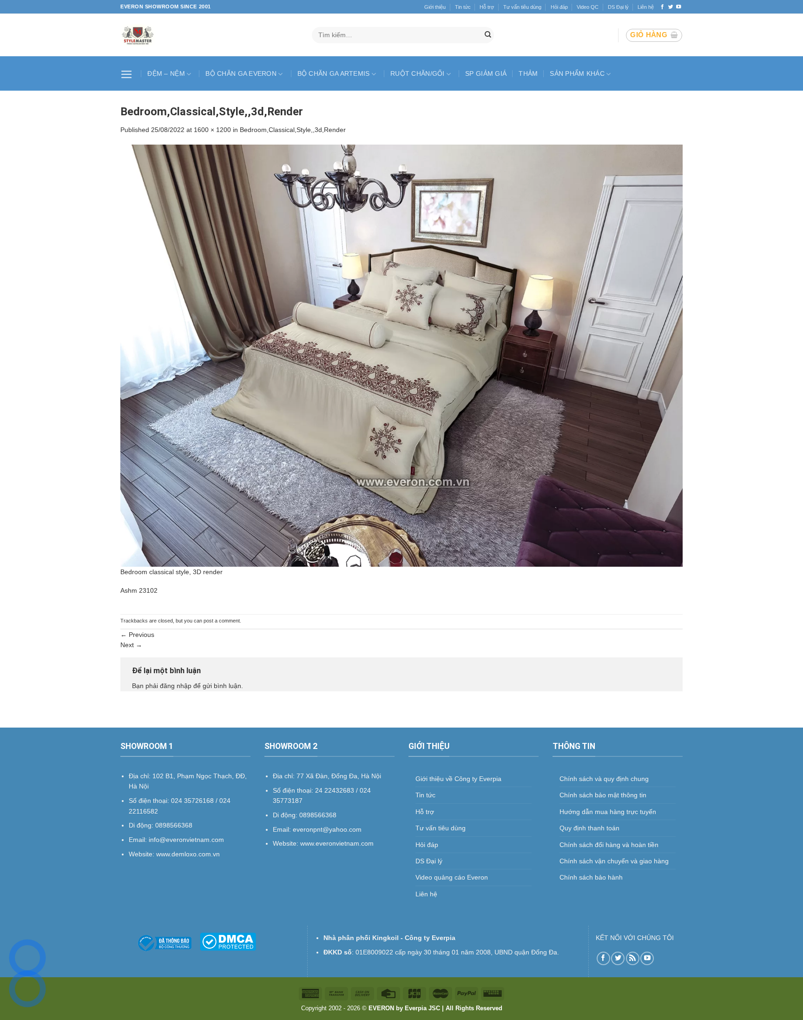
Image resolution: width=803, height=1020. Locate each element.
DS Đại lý (618, 7)
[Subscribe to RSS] (632, 958)
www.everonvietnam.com (337, 843)
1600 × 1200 (212, 129)
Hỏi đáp (559, 7)
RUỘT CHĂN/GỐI (417, 73)
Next (131, 645)
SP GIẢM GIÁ (486, 73)
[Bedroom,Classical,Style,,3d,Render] (401, 355)
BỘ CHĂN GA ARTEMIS (333, 73)
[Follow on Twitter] (670, 7)
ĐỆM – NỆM (166, 73)
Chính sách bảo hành (591, 877)
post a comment (222, 620)
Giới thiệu (435, 7)
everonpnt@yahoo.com (327, 829)
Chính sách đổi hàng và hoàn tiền (608, 844)
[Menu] (127, 73)
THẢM (528, 73)
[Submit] (488, 35)
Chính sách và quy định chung (604, 778)
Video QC (588, 7)
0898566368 (317, 815)
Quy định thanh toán (589, 828)
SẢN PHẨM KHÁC (577, 73)
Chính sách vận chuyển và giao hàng (614, 861)
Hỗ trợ (487, 7)
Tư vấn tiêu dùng (522, 7)
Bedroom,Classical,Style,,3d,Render (293, 129)
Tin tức (463, 7)
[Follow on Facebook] (662, 7)
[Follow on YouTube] (678, 7)
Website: (286, 843)
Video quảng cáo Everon (451, 877)
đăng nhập (175, 685)
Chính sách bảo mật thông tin (602, 795)
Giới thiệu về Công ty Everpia (458, 778)
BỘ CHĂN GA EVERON (240, 73)
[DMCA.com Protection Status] (228, 941)
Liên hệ (646, 7)
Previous (137, 634)
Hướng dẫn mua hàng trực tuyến (607, 811)
